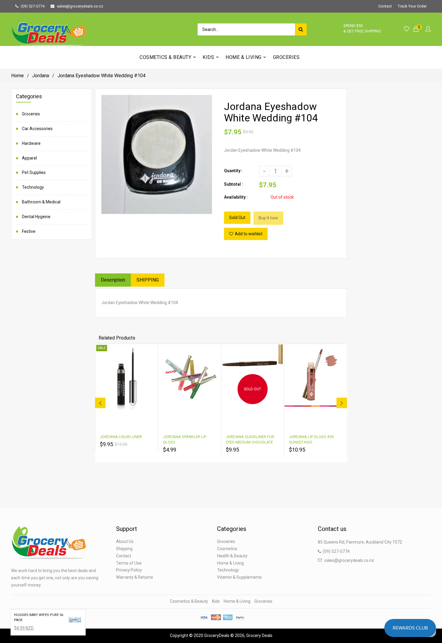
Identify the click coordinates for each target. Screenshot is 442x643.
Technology (33, 187)
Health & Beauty (232, 555)
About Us (125, 541)
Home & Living (230, 563)
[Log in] (428, 29)
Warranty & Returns (134, 577)
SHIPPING (148, 280)
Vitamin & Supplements (239, 577)
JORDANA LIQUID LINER (121, 436)
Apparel (29, 158)
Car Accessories (37, 128)
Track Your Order (412, 6)
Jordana (40, 75)
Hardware (31, 143)
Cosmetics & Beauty (189, 601)
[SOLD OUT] (252, 355)
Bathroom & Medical (41, 202)
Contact (385, 6)
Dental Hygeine (36, 216)
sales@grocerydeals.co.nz (80, 6)
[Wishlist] (406, 29)
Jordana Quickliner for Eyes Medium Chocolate (250, 439)
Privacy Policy (129, 570)
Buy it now (268, 217)
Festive (28, 231)
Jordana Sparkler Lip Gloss (184, 439)
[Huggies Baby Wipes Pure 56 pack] (74, 620)
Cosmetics (227, 548)
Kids (216, 601)
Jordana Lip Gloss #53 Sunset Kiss (311, 439)
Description (113, 280)
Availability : (236, 197)
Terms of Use (129, 563)
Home (17, 75)
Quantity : (233, 170)
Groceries (31, 113)
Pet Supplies (34, 172)
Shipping (124, 548)
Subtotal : (233, 184)
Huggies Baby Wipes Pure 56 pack (38, 617)
